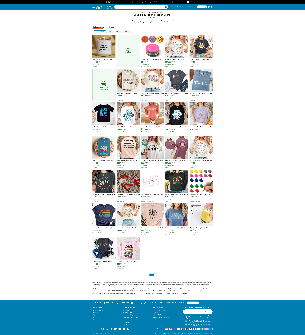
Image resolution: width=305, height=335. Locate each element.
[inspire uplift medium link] (115, 329)
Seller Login (156, 312)
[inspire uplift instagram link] (111, 329)
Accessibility (126, 322)
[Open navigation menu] (93, 7)
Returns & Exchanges (128, 315)
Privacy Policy (208, 333)
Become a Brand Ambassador (161, 317)
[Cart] (212, 7)
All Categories (96, 320)
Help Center (126, 310)
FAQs (93, 317)
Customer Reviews (97, 310)
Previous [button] (146, 275)
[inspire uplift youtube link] (120, 329)
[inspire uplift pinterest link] (124, 329)
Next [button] (158, 275)
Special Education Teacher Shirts (156, 12)
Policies (125, 324)
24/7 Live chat (110, 303)
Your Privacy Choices (163, 333)
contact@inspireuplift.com (141, 303)
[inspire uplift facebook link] (102, 329)
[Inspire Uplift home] (99, 7)
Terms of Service (198, 333)
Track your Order (127, 312)
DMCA (190, 333)
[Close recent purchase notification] (35, 328)
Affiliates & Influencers (159, 315)
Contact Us (126, 320)
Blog (93, 315)
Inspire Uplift (143, 12)
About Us (95, 312)
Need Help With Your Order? (130, 317)
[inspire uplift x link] (107, 329)
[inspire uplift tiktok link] (128, 329)
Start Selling (202, 7)
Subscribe (208, 312)
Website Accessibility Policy (178, 333)
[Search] (166, 7)
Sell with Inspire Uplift (159, 310)
